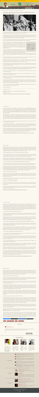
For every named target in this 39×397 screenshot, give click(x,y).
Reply (5, 331)
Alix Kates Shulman (5, 123)
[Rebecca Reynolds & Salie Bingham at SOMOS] (16, 380)
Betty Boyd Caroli (5, 186)
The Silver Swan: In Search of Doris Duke (8, 65)
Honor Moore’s (5, 128)
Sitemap (23, 390)
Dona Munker (8, 326)
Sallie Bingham (20, 5)
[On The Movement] (16, 374)
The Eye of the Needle (24, 356)
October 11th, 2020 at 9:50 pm (10, 327)
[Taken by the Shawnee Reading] (16, 385)
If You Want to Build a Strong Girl (27, 364)
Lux (5, 345)
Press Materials (16, 390)
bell (13, 345)
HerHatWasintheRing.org (6, 47)
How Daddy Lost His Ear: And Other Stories (23, 369)
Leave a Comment (29, 333)
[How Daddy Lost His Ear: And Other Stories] (16, 370)
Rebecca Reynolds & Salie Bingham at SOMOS (24, 379)
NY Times (24, 0)
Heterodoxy (22, 345)
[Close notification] (0, 1)
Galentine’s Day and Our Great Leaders (31, 346)
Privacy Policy (19, 391)
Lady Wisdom (22, 358)
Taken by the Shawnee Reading (22, 384)
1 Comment (19, 13)
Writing (14, 13)
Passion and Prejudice (16, 36)
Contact (20, 390)
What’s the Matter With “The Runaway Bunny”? (24, 361)
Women (16, 13)
